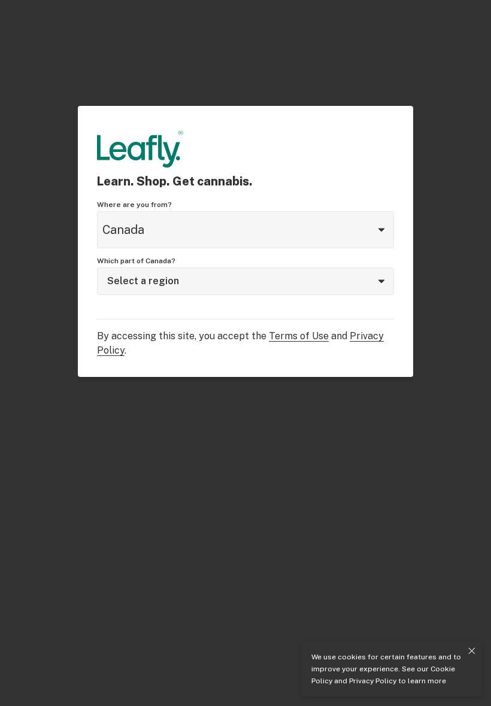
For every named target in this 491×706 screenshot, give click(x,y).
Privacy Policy (372, 681)
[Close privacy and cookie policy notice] (472, 651)
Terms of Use (299, 336)
